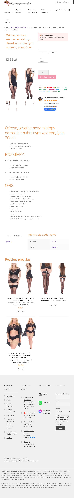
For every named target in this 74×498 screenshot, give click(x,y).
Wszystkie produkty (7, 21)
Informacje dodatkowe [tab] (14, 236)
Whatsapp (47, 402)
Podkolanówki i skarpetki (45, 11)
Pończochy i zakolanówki (32, 11)
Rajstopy (7, 12)
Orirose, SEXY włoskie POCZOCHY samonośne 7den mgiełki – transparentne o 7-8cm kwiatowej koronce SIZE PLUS (20, 301)
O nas (8, 400)
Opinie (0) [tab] (9, 242)
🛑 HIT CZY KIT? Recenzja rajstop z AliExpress (29, 415)
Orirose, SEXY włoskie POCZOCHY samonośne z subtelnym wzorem (53, 299)
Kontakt (9, 438)
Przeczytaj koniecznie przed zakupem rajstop (10, 423)
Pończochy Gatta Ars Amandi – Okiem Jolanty (29, 424)
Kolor (40, 58)
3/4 (56, 241)
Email (45, 394)
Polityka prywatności (11, 461)
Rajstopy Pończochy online (54, 98)
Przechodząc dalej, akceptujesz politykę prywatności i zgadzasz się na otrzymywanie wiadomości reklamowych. (62, 420)
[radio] (43, 53)
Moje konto (10, 396)
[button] (33, 71)
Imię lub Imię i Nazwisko (62, 394)
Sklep (24, 27)
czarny (54, 247)
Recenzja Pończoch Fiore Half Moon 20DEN (29, 444)
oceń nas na (49, 109)
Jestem (58, 408)
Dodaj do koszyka (47, 77)
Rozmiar (41, 50)
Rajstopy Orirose (19, 11)
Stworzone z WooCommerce (28, 461)
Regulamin (10, 416)
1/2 (53, 241)
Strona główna (16, 27)
